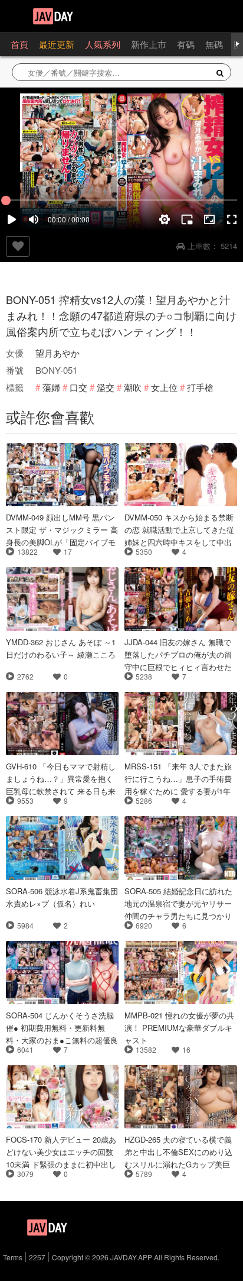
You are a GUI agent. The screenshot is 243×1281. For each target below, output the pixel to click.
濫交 (105, 387)
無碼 (214, 44)
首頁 (19, 44)
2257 (37, 1257)
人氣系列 (102, 44)
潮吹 (133, 387)
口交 (78, 387)
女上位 (164, 387)
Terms (12, 1257)
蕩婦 (51, 387)
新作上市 (148, 44)
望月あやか (57, 353)
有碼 (186, 44)
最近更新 (56, 44)
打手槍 (200, 387)
